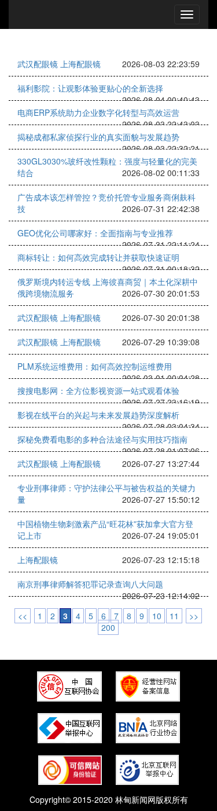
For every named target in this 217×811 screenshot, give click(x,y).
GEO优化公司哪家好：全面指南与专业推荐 (95, 233)
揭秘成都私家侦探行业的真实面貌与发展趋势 (98, 137)
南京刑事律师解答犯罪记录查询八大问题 (90, 584)
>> (193, 616)
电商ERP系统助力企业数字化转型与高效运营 (98, 112)
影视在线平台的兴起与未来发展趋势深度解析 (98, 415)
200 (108, 627)
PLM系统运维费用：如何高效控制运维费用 (94, 366)
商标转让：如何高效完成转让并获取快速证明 (98, 257)
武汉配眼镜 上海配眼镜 (59, 64)
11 (174, 616)
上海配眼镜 (37, 559)
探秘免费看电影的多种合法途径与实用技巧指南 (102, 439)
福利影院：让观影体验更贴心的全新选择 (90, 88)
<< (22, 616)
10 (156, 616)
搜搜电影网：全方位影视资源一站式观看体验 (98, 390)
